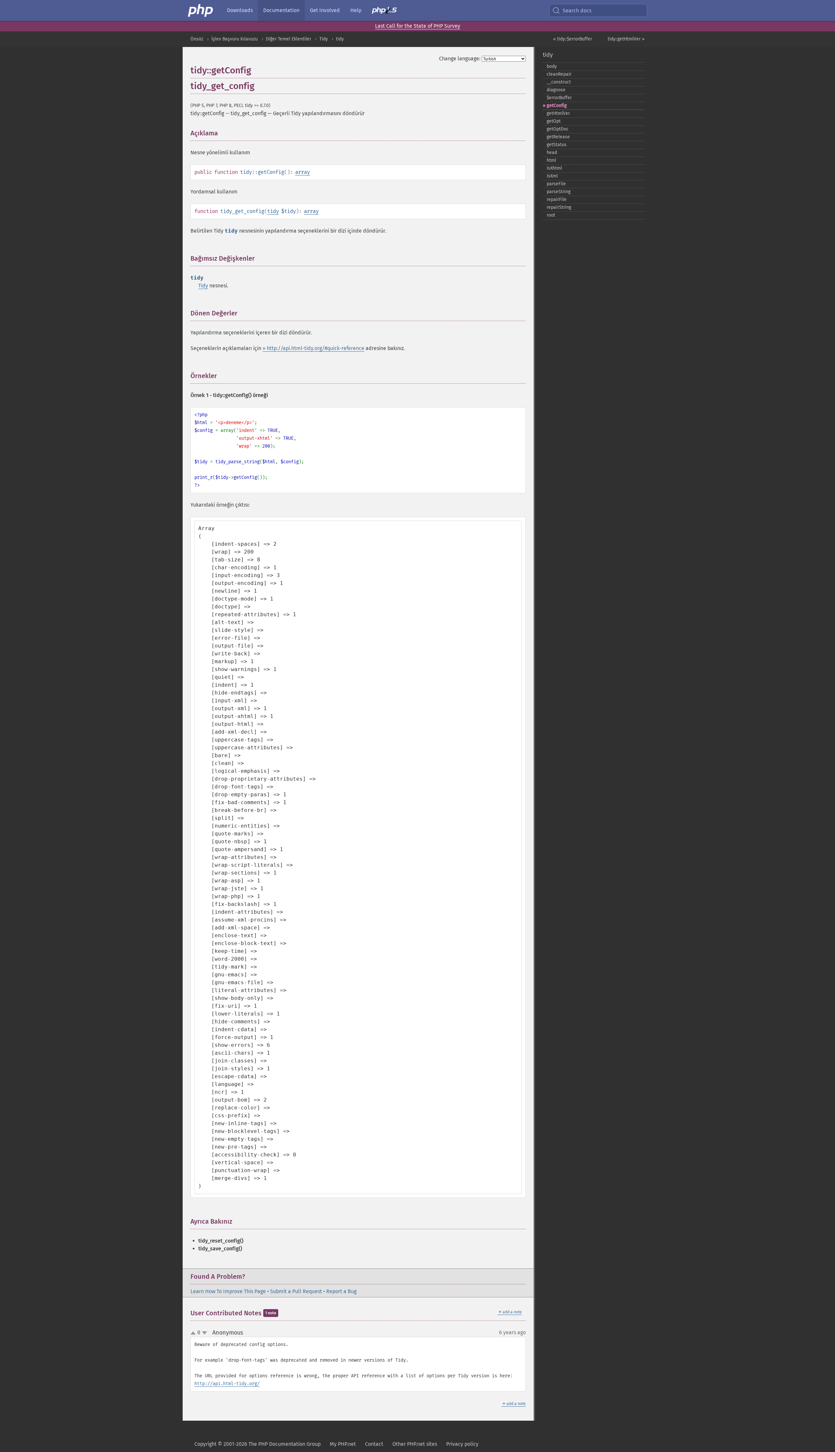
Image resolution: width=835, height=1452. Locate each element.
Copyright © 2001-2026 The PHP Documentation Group (257, 1444)
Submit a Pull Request (296, 1291)
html (551, 160)
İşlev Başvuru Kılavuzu (234, 39)
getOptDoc (558, 129)
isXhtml (554, 168)
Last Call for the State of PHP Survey (417, 26)
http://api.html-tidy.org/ (227, 1383)
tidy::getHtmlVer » (626, 39)
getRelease (558, 137)
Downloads (240, 10)
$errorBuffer (559, 97)
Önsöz (196, 39)
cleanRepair (559, 74)
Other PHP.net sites (414, 1444)
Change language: (459, 58)
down (204, 1333)
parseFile (556, 184)
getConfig (557, 105)
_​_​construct (559, 82)
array (302, 172)
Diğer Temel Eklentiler (288, 39)
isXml (552, 176)
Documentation (281, 10)
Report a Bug (341, 1291)
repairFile (557, 199)
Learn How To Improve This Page (228, 1291)
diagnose (556, 90)
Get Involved (325, 10)
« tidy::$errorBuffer (572, 39)
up (194, 1333)
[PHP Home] (201, 10)
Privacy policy (462, 1444)
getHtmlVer (558, 113)
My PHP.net (343, 1444)
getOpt (554, 121)
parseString (558, 191)
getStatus (557, 144)
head (552, 152)
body (552, 66)
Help (355, 10)
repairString (559, 207)
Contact (374, 1444)
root (551, 215)
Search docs (577, 11)
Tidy (323, 39)
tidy (340, 39)
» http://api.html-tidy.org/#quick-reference (313, 348)
